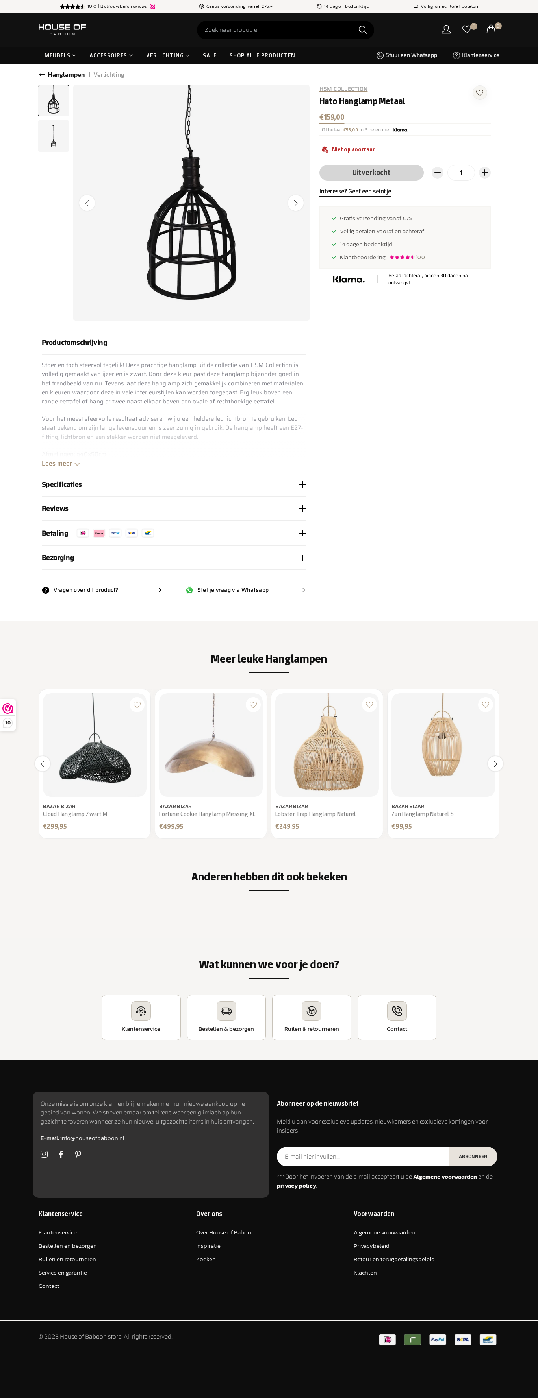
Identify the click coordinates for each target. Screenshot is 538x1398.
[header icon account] (446, 30)
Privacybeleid (372, 1245)
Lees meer (57, 463)
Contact (49, 1285)
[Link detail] (44, 1155)
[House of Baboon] (92, 29)
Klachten (365, 1272)
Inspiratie (208, 1245)
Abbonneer (473, 1156)
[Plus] (485, 173)
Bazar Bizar (59, 806)
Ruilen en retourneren (67, 1259)
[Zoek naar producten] (363, 30)
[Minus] (437, 173)
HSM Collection (343, 89)
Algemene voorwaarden (384, 1232)
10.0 (420, 257)
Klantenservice (58, 1232)
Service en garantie (63, 1272)
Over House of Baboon (225, 1232)
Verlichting (108, 74)
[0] (466, 30)
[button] (480, 92)
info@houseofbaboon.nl (82, 1138)
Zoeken (206, 1259)
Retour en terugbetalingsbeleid (394, 1259)
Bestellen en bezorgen (68, 1245)
